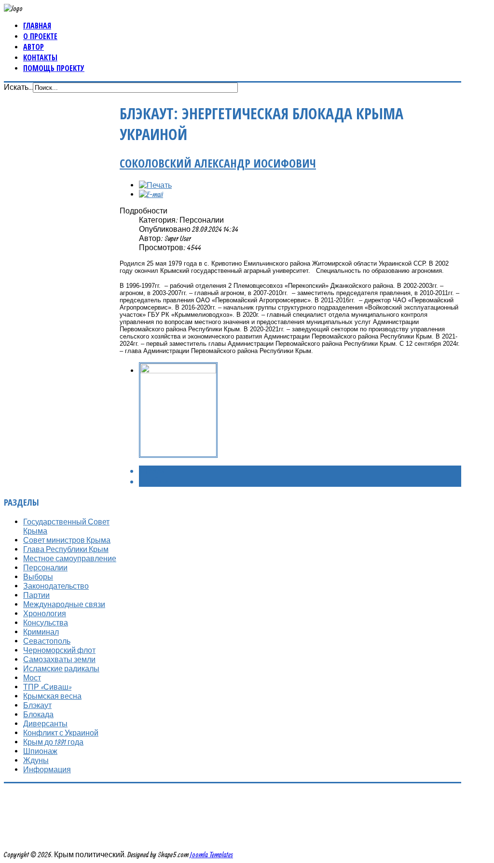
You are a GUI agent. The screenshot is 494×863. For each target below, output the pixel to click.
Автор (33, 47)
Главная (37, 25)
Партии (36, 595)
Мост (32, 677)
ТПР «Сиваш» (47, 686)
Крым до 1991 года (53, 741)
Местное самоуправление (69, 558)
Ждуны (36, 760)
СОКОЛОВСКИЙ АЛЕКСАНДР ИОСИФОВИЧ (218, 163)
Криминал (41, 631)
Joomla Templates (211, 854)
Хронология (44, 613)
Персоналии (45, 567)
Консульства (45, 622)
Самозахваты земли (59, 659)
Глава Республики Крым (66, 549)
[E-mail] (151, 194)
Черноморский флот (59, 650)
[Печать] (155, 185)
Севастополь (46, 641)
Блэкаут (37, 705)
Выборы (38, 576)
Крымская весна (52, 696)
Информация (47, 769)
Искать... (18, 87)
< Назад (152, 471)
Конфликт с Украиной (60, 732)
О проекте (40, 36)
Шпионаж (40, 751)
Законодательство (56, 585)
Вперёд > (153, 481)
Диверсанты (45, 723)
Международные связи (64, 604)
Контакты (40, 57)
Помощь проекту (53, 68)
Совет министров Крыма (66, 540)
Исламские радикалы (61, 668)
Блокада (38, 714)
